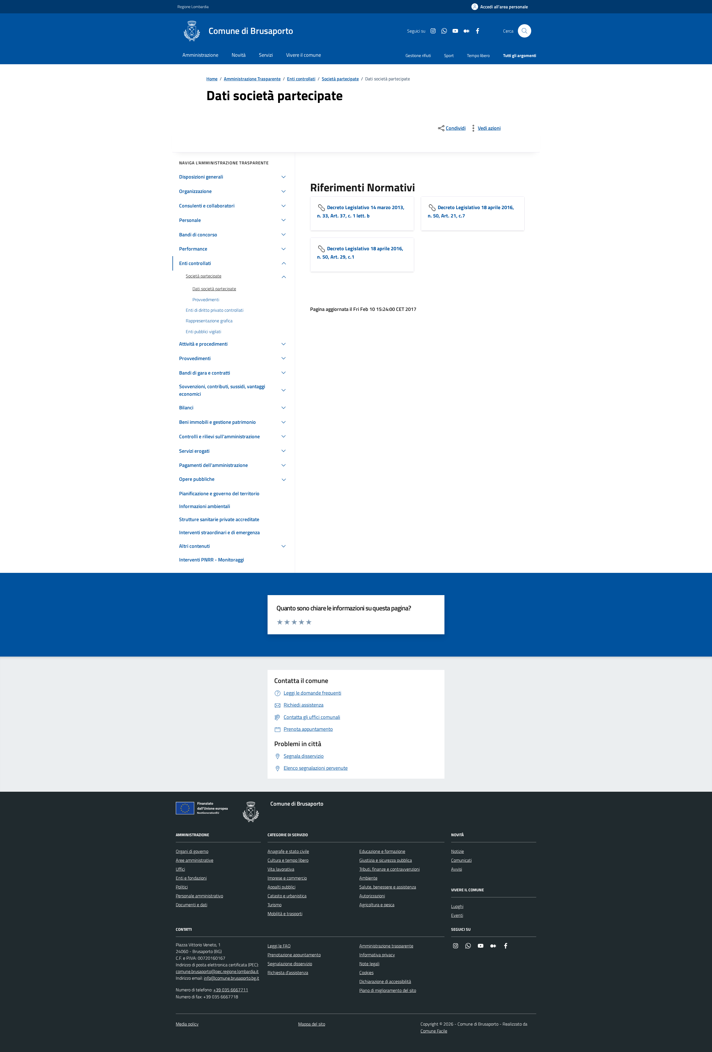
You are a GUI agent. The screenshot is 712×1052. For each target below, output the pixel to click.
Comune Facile (434, 1031)
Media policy (187, 1024)
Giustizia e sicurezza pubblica (385, 860)
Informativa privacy (377, 954)
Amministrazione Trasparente (252, 78)
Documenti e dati (191, 904)
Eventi (457, 915)
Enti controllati (301, 78)
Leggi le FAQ (279, 945)
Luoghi (457, 906)
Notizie (457, 851)
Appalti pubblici (281, 886)
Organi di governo (192, 851)
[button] (500, 7)
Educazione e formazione (382, 851)
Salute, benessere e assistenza (387, 886)
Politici (182, 886)
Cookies (366, 972)
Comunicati (461, 860)
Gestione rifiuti (418, 55)
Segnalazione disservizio (290, 963)
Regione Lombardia (193, 6)
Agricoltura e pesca (376, 904)
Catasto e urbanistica (287, 895)
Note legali (369, 963)
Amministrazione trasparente (386, 945)
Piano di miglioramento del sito (387, 990)
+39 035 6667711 (230, 989)
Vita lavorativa (281, 869)
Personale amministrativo (199, 895)
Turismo (274, 904)
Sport (449, 55)
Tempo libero (478, 55)
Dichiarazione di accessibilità (385, 981)
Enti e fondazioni (191, 878)
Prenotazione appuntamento (294, 954)
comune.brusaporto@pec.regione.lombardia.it (217, 971)
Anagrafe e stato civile (288, 851)
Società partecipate (340, 78)
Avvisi (456, 869)
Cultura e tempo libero (288, 860)
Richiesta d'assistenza (288, 972)
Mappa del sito (311, 1024)
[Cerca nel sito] (524, 31)
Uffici (180, 869)
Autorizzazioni (372, 895)
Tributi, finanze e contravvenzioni (389, 869)
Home (211, 78)
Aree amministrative (194, 860)
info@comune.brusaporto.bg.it (231, 978)
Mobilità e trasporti (285, 913)
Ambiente (368, 878)
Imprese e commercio (287, 878)
